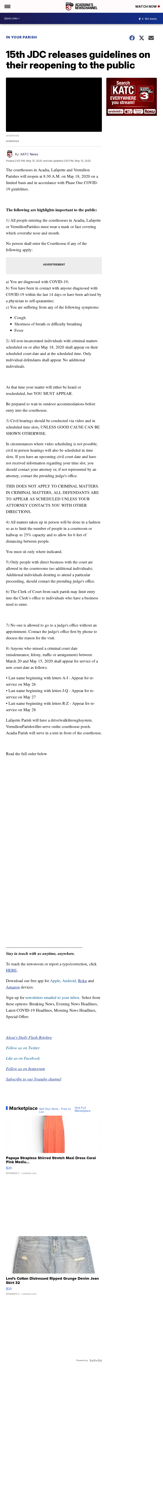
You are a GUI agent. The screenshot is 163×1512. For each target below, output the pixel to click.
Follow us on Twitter (22, 1047)
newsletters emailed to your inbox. (53, 997)
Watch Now (146, 6)
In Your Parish (21, 37)
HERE (11, 970)
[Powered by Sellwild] (96, 1360)
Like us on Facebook (23, 1058)
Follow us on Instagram (25, 1068)
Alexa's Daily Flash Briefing (29, 1037)
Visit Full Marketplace (83, 1109)
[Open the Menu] (7, 6)
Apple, (56, 980)
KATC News (29, 154)
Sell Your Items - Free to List (55, 1110)
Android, (69, 980)
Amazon (13, 987)
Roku (82, 980)
